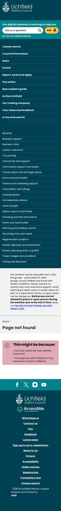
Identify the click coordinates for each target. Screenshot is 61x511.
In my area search (13, 117)
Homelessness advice (14, 200)
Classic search (11, 46)
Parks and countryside (15, 222)
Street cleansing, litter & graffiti (20, 250)
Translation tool (30, 478)
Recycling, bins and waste (17, 233)
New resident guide (14, 89)
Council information (15, 53)
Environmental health (15, 178)
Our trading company (16, 103)
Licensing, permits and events (19, 217)
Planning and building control (19, 228)
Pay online (8, 82)
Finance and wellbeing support (20, 183)
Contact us (30, 423)
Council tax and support (16, 161)
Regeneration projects (15, 239)
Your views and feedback (18, 110)
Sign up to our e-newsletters (30, 445)
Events (6, 67)
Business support (12, 139)
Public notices (30, 467)
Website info (30, 472)
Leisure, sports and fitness (17, 211)
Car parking (9, 155)
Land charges (10, 205)
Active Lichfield (12, 96)
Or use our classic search (16, 36)
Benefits (7, 133)
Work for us (30, 450)
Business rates (10, 144)
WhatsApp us (30, 418)
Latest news (30, 440)
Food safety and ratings (16, 189)
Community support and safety (20, 166)
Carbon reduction (12, 150)
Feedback (30, 434)
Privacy (30, 456)
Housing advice (11, 194)
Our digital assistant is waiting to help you (29, 24)
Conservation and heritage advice (22, 172)
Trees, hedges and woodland (19, 256)
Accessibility (31, 461)
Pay (30, 429)
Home (5, 321)
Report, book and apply (17, 75)
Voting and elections (14, 261)
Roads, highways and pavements (21, 245)
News (5, 61)
